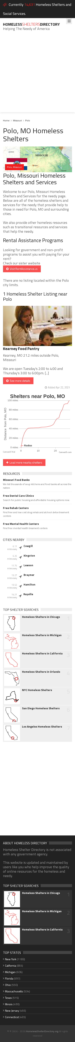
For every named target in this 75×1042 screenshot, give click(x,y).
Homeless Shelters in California (42, 653)
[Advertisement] (37, 74)
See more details (19, 381)
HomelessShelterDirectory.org (42, 1031)
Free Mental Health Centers (21, 524)
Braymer (29, 575)
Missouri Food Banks (16, 480)
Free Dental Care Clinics (18, 495)
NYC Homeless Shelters (37, 690)
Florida (9, 978)
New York (10, 959)
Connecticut (12, 1017)
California (10, 965)
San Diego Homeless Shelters (41, 708)
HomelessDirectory (31, 24)
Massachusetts (14, 991)
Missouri (17, 120)
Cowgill (28, 546)
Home (6, 120)
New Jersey (12, 1010)
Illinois (9, 1004)
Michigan (10, 972)
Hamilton (29, 584)
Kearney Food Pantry (21, 348)
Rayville (28, 594)
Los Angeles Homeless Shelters (42, 726)
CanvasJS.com (65, 452)
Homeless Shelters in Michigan (42, 635)
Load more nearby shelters (25, 462)
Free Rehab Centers (16, 508)
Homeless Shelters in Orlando (41, 672)
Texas (8, 998)
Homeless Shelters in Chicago (41, 617)
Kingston (29, 555)
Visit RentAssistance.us (23, 269)
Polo (27, 120)
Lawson (28, 565)
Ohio (8, 985)
